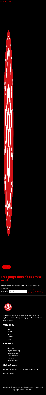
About (9, 332)
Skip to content (5, 1)
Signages (10, 348)
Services (10, 334)
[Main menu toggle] (6, 267)
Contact (10, 337)
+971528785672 (8, 373)
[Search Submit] (30, 291)
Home (9, 329)
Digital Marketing (13, 350)
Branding (10, 358)
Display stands (12, 360)
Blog (9, 339)
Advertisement (12, 355)
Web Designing (12, 353)
